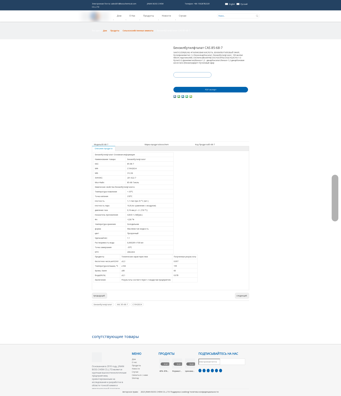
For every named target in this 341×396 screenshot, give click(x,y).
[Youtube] (212, 370)
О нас (134, 362)
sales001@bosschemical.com (123, 3)
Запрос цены (192, 74)
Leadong (185, 392)
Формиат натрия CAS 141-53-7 (176, 371)
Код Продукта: (201, 144)
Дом (134, 359)
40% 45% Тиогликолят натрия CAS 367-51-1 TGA (164, 371)
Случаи (135, 372)
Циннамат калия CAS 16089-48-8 (190, 371)
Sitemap (135, 378)
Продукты (136, 365)
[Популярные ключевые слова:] (257, 15)
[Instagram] (216, 370)
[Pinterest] (220, 370)
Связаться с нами (140, 375)
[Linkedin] (204, 370)
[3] (97, 357)
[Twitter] (208, 370)
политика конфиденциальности (204, 392)
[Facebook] (199, 370)
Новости (136, 368)
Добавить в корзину (192, 81)
